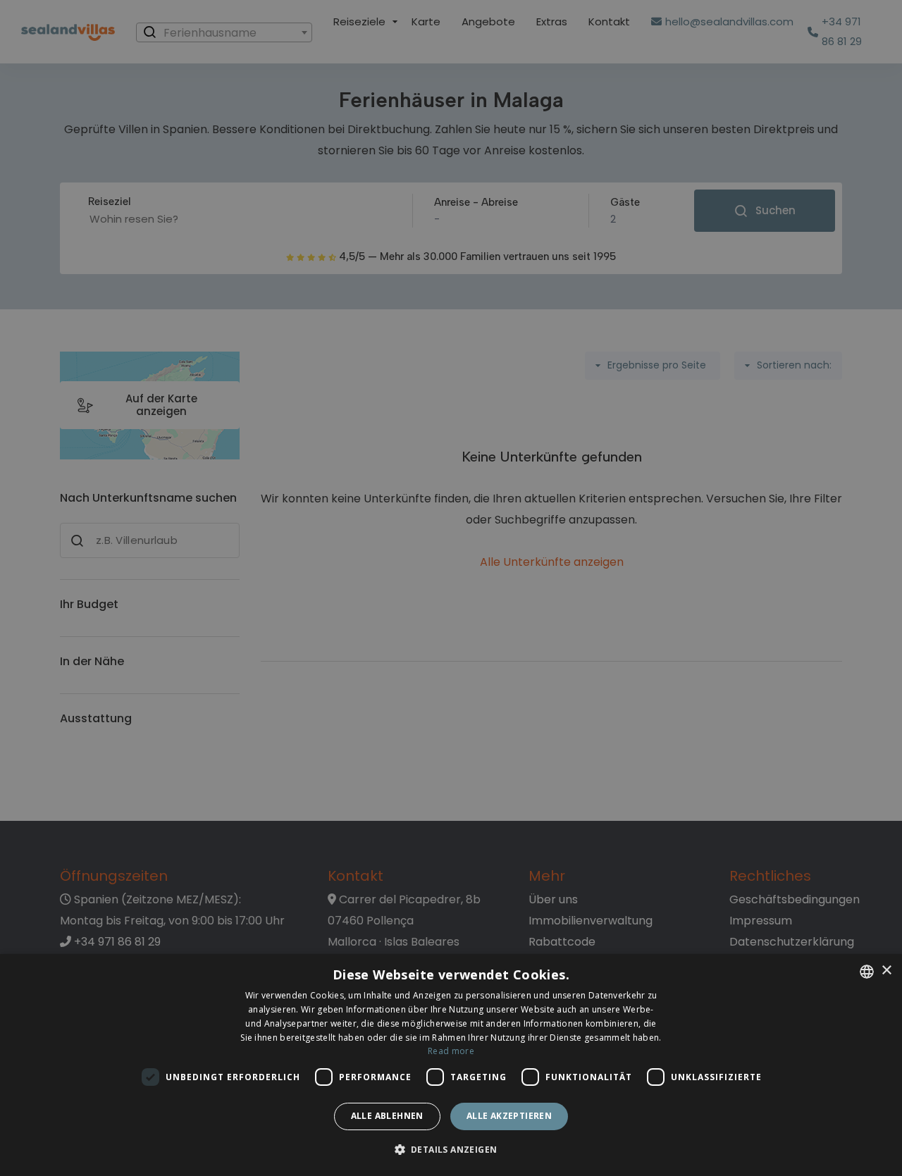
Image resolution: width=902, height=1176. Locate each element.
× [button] (886, 970)
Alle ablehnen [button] (387, 1116)
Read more (451, 1051)
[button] (451, 1150)
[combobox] (867, 972)
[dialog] (451, 1065)
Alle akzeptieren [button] (509, 1116)
